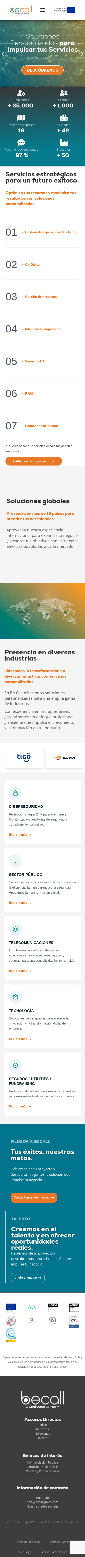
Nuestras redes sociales (43, 1506)
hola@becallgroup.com (42, 1502)
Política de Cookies (59, 1541)
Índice (43, 1425)
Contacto (42, 1497)
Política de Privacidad (27, 1541)
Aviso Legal (24, 1551)
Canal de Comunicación (53, 1551)
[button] (42, 10)
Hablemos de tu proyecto (33, 461)
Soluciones (42, 1433)
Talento (42, 1438)
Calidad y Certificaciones (42, 1471)
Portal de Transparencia (42, 1467)
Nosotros (42, 1429)
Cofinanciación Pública (42, 1462)
